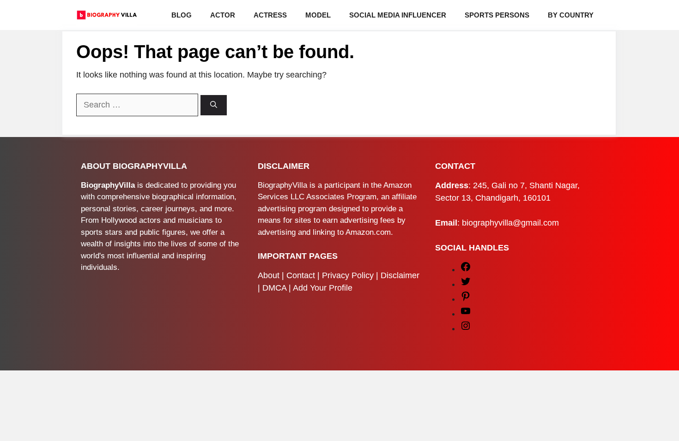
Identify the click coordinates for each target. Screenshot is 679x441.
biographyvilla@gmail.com (510, 222)
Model (318, 15)
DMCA (274, 287)
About (268, 275)
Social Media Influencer (397, 15)
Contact (300, 275)
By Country (571, 15)
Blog (181, 15)
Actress (270, 15)
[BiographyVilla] (106, 15)
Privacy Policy (348, 275)
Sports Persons (497, 15)
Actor (222, 15)
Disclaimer (400, 275)
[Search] (213, 105)
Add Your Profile (322, 287)
